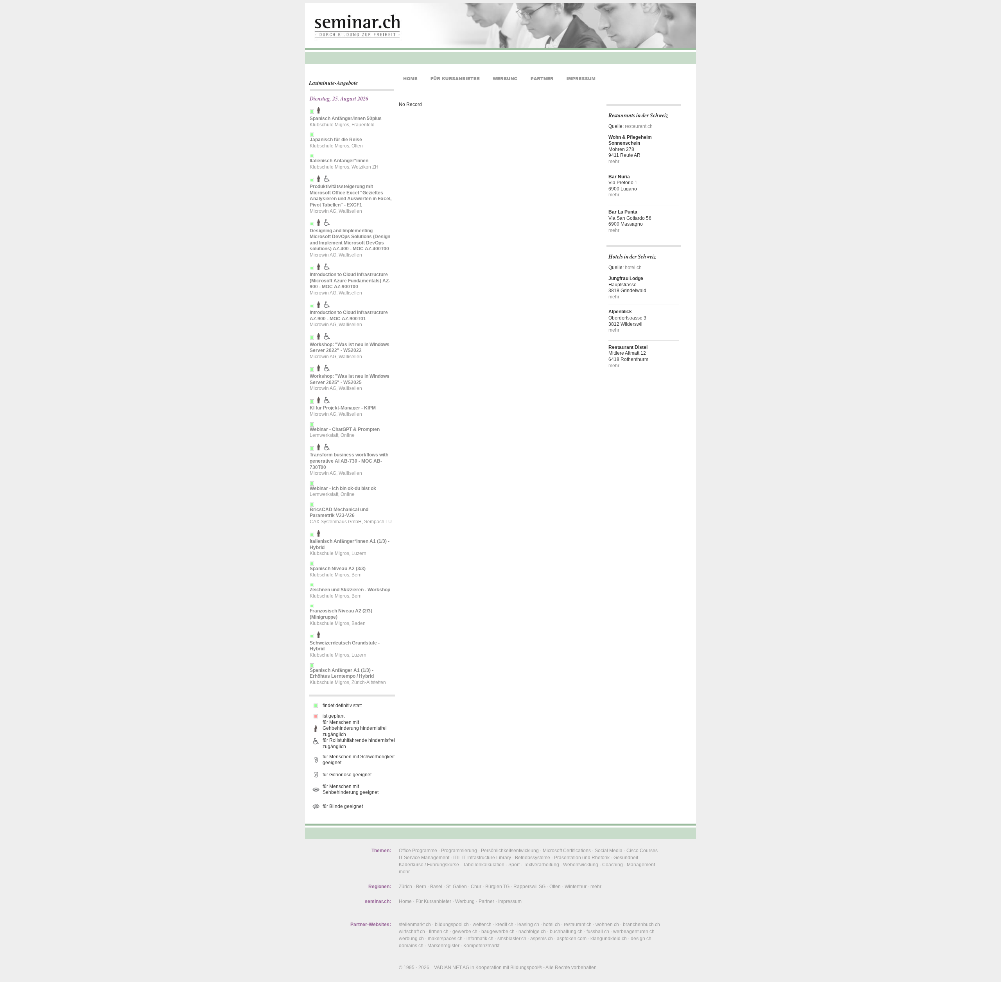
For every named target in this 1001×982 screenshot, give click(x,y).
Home (405, 901)
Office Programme (418, 850)
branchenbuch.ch (641, 924)
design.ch (641, 938)
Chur (476, 886)
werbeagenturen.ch (634, 931)
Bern (421, 886)
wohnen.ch (607, 924)
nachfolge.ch (532, 931)
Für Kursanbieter (433, 901)
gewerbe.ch (464, 931)
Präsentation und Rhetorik (582, 857)
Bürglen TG (497, 886)
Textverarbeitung (541, 864)
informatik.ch (479, 938)
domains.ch (411, 945)
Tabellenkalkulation (483, 864)
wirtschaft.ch (412, 931)
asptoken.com (572, 938)
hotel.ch (633, 267)
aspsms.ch (541, 938)
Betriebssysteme (532, 857)
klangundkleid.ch (608, 938)
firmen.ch (438, 931)
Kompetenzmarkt (481, 945)
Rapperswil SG (529, 886)
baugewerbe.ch (498, 931)
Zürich (405, 886)
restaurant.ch (639, 126)
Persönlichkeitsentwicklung (510, 850)
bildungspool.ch (452, 924)
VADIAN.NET (448, 967)
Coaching (612, 864)
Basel (436, 886)
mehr (613, 161)
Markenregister (443, 945)
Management (641, 864)
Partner (486, 901)
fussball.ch (598, 931)
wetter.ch (482, 924)
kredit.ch (504, 924)
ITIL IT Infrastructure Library (482, 857)
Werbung (465, 901)
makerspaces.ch (445, 938)
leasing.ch (528, 924)
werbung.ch (411, 938)
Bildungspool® (526, 967)
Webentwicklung (580, 864)
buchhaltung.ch (566, 931)
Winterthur (576, 886)
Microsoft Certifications (567, 850)
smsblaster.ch (511, 938)
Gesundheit (626, 857)
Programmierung (459, 850)
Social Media (608, 850)
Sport (514, 864)
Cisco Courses (642, 850)
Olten (555, 886)
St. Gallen (456, 886)
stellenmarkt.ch (415, 924)
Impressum (510, 901)
